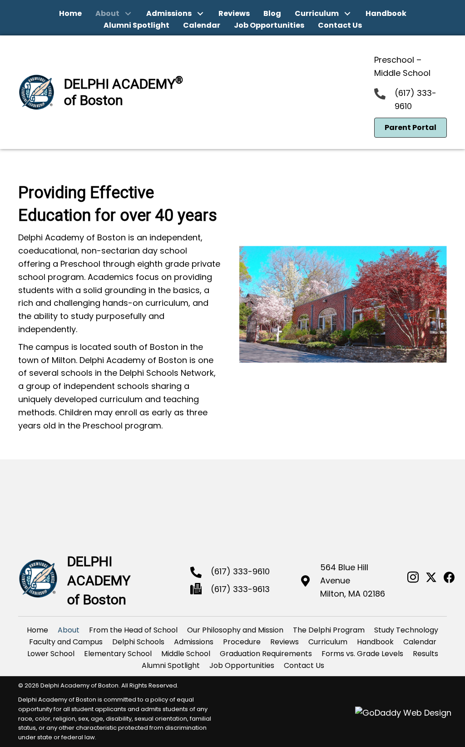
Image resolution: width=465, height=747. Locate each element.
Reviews (284, 642)
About (68, 630)
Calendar (419, 642)
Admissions (193, 642)
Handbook (375, 642)
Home (37, 630)
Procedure (242, 642)
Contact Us (304, 665)
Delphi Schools (138, 642)
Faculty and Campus (66, 642)
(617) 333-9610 (240, 571)
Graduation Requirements (266, 653)
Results (425, 653)
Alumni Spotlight (171, 665)
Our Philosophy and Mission (235, 630)
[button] (128, 13)
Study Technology (406, 630)
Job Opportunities (241, 665)
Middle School (185, 653)
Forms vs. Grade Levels (362, 653)
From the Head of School (133, 630)
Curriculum (327, 642)
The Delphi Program (329, 630)
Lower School (50, 653)
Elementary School (118, 653)
